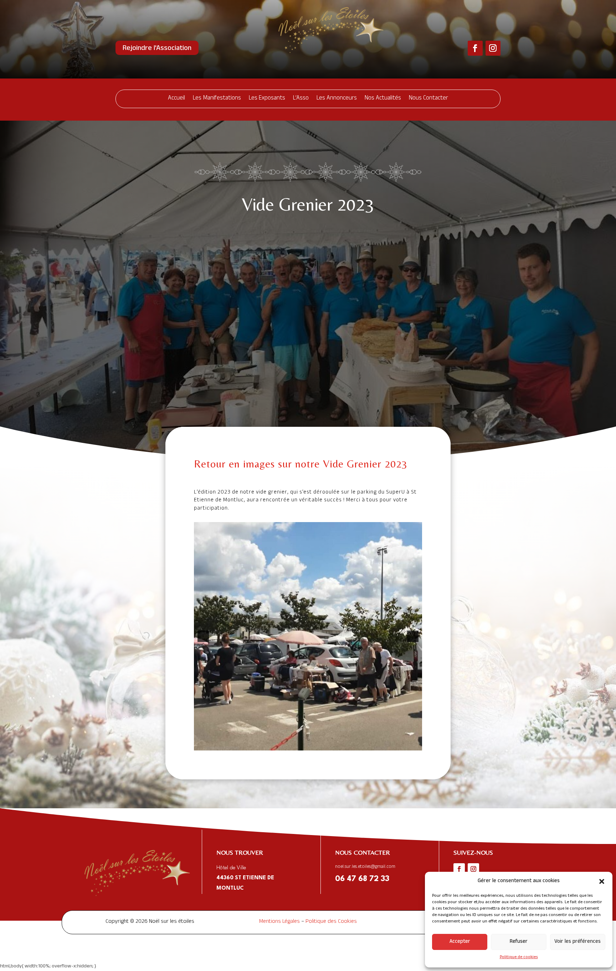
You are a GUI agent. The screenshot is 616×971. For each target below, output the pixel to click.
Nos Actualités (383, 98)
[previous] (203, 636)
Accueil (176, 98)
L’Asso (301, 98)
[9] (337, 744)
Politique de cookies (519, 957)
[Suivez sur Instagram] (493, 48)
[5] (308, 744)
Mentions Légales (279, 922)
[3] (293, 744)
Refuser (519, 942)
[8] (330, 744)
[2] (285, 744)
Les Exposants (267, 98)
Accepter (460, 942)
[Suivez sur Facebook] (475, 48)
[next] (413, 636)
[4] (300, 744)
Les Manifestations (217, 98)
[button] (601, 881)
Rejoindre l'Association (157, 49)
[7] (322, 744)
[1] (278, 744)
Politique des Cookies (331, 922)
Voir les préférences (577, 942)
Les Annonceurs (337, 98)
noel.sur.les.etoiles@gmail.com (365, 867)
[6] (315, 744)
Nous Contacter (428, 98)
